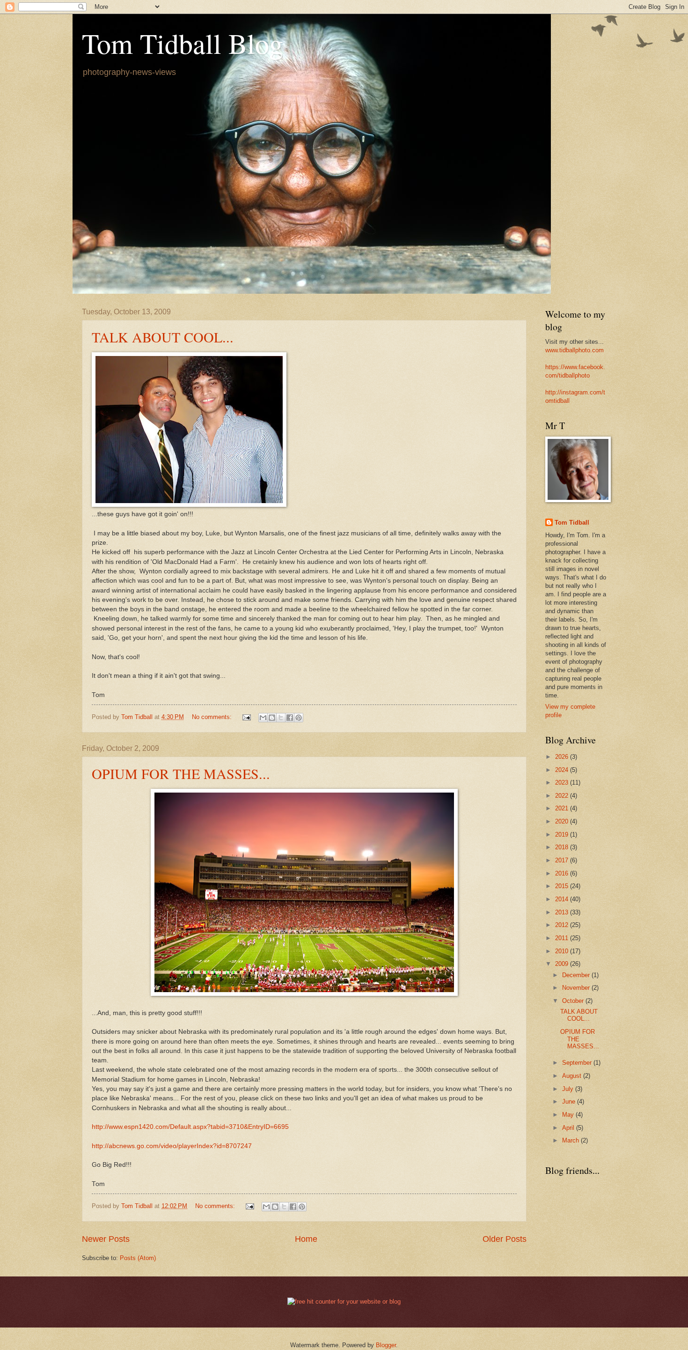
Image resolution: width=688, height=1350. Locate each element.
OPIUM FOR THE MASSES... (181, 773)
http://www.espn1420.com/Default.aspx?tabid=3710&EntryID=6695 (190, 1126)
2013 (562, 912)
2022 (562, 795)
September (577, 1062)
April (569, 1127)
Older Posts (505, 1239)
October (574, 1000)
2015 (562, 886)
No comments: (213, 716)
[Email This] (263, 717)
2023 (562, 782)
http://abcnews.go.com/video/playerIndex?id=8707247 (172, 1146)
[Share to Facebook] (289, 717)
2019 (562, 834)
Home (306, 1239)
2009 (562, 963)
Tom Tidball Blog (182, 43)
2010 (562, 951)
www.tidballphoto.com (574, 350)
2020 (562, 821)
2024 (562, 769)
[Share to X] (280, 717)
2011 (562, 938)
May (569, 1114)
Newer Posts (106, 1239)
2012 (562, 924)
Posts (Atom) (138, 1257)
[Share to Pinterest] (298, 717)
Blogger (386, 1345)
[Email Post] (246, 716)
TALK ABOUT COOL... (163, 336)
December (577, 975)
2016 (562, 873)
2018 (562, 847)
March (571, 1140)
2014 (562, 899)
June (569, 1101)
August (572, 1075)
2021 (562, 808)
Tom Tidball (572, 522)
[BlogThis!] (272, 717)
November (577, 987)
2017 (562, 860)
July (568, 1088)
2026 (562, 756)
